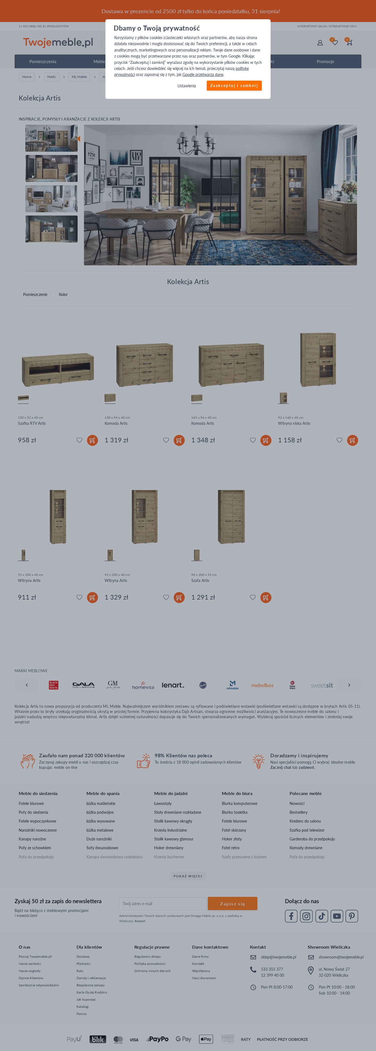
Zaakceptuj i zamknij (234, 85)
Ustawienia (187, 85)
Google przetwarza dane (202, 74)
